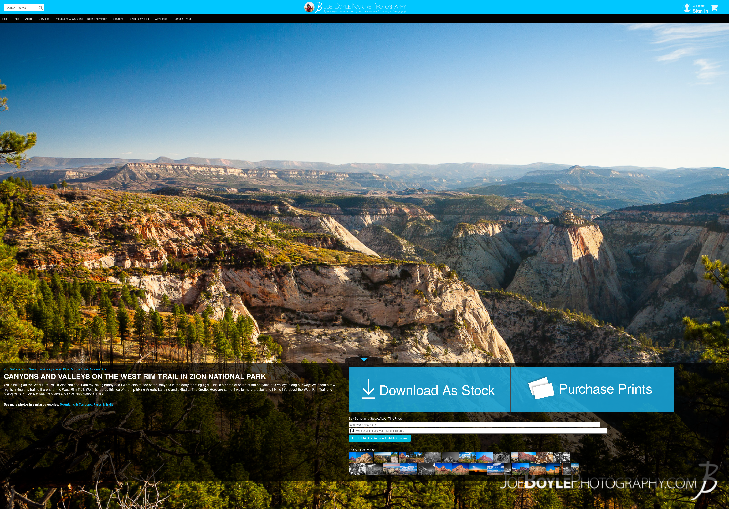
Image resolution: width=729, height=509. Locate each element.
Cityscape (161, 18)
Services (44, 18)
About (28, 18)
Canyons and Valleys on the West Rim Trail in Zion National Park (67, 369)
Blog (4, 18)
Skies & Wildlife (139, 18)
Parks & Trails (182, 18)
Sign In (700, 10)
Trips (16, 18)
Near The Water (97, 18)
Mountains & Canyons (69, 18)
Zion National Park (15, 369)
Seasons (118, 18)
